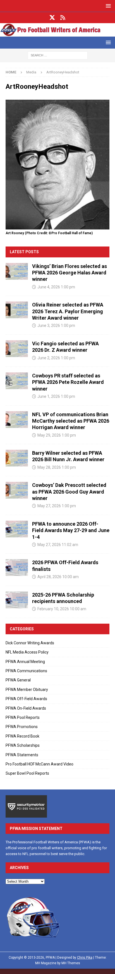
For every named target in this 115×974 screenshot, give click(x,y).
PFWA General (18, 680)
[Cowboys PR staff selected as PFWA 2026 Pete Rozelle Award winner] (17, 380)
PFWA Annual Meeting (25, 661)
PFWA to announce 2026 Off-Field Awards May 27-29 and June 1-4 (70, 530)
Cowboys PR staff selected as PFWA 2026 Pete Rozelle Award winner (68, 382)
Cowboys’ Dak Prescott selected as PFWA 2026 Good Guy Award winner (69, 491)
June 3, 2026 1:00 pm (56, 325)
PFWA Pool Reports (23, 717)
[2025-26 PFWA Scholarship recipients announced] (17, 600)
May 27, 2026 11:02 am (57, 544)
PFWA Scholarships (23, 745)
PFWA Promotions (22, 726)
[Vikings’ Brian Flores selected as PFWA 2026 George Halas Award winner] (17, 271)
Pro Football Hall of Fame (71, 233)
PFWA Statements (22, 755)
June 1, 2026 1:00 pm (56, 396)
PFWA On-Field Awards (26, 708)
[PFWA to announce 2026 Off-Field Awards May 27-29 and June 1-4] (17, 529)
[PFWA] (57, 33)
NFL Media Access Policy (27, 652)
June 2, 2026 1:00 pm (56, 358)
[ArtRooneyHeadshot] (57, 226)
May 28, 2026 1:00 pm (56, 467)
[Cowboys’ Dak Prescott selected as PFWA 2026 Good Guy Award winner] (17, 490)
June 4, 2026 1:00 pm (56, 287)
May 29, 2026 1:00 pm (56, 435)
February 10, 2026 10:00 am (61, 609)
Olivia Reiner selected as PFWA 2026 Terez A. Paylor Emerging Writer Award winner (67, 311)
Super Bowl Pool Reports (27, 773)
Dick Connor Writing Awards (30, 643)
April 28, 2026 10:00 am (58, 577)
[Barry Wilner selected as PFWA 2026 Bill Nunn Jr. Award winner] (17, 458)
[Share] (63, 17)
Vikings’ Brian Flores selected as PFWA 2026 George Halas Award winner (69, 272)
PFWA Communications (26, 671)
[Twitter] (52, 17)
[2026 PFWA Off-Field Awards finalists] (17, 567)
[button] (107, 5)
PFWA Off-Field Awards (26, 699)
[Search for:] (58, 55)
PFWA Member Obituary (27, 689)
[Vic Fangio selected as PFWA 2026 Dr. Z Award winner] (17, 348)
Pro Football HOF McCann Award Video (39, 764)
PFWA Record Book (22, 736)
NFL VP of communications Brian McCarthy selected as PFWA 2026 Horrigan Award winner (70, 420)
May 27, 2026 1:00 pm (56, 506)
